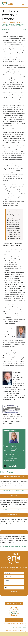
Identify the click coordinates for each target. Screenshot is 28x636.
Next (23, 29)
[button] (14, 466)
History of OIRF (17, 25)
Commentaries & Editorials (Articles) (16, 24)
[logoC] (7, 2)
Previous (6, 29)
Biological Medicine (9, 25)
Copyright (24, 627)
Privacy (14, 627)
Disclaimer (19, 627)
